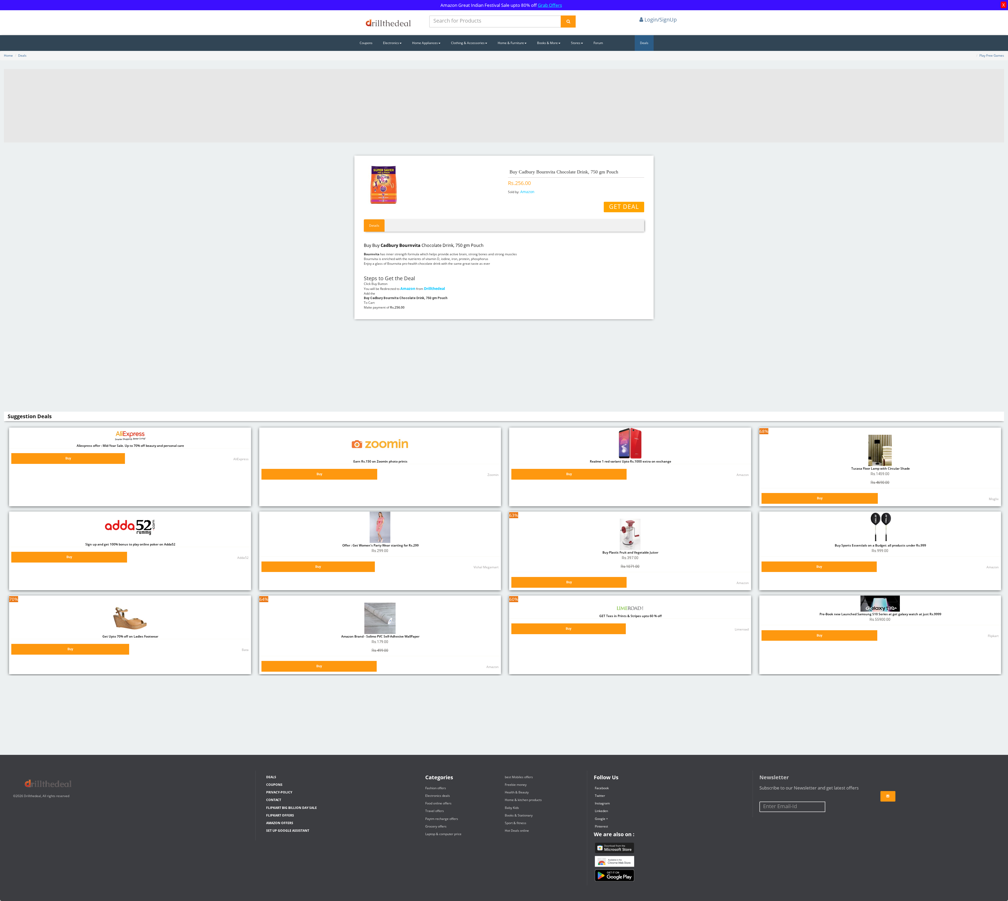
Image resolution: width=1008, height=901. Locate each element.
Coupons (366, 43)
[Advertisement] (504, 105)
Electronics (391, 43)
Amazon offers (279, 823)
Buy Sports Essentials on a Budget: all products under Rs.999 (880, 545)
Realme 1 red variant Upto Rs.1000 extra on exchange (630, 461)
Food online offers (438, 803)
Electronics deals (437, 795)
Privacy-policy (279, 792)
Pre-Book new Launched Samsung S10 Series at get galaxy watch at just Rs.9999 (880, 614)
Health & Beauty (517, 792)
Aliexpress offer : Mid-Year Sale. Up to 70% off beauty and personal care (130, 445)
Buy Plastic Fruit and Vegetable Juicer (630, 552)
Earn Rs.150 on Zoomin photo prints (380, 461)
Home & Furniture (511, 43)
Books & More (547, 43)
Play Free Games (991, 55)
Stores (575, 43)
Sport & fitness (515, 823)
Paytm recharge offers (441, 819)
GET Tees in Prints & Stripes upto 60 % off (630, 616)
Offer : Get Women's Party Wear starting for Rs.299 (380, 545)
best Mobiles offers (519, 777)
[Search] (568, 21)
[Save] (887, 796)
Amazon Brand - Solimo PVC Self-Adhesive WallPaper (379, 636)
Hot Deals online (517, 830)
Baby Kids (512, 807)
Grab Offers (550, 5)
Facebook (602, 788)
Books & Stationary (519, 815)
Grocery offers (436, 826)
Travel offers (434, 811)
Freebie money (516, 784)
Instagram (602, 803)
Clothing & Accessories (468, 43)
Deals (644, 43)
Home (8, 55)
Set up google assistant (287, 830)
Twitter (600, 795)
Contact (273, 800)
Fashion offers (435, 788)
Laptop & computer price (443, 834)
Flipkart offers (280, 815)
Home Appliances (425, 43)
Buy (68, 458)
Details (374, 225)
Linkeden (601, 811)
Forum (598, 43)
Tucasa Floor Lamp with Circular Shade (880, 468)
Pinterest (601, 826)
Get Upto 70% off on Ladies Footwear (130, 636)
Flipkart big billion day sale (291, 807)
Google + (601, 819)
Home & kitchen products (523, 800)
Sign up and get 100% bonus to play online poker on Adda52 (130, 544)
